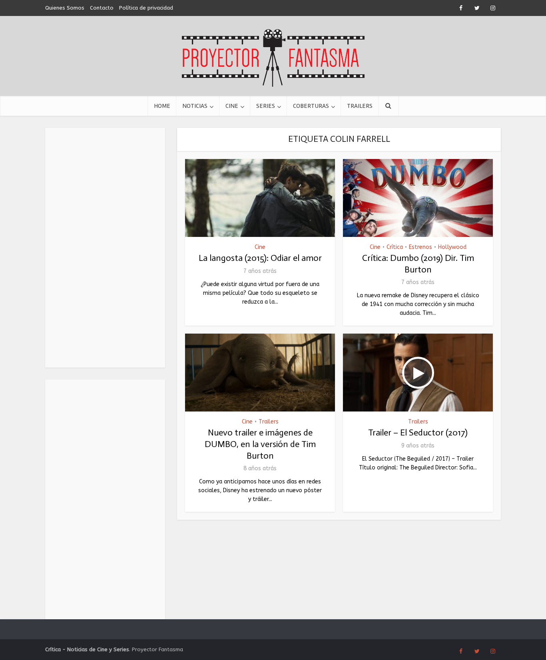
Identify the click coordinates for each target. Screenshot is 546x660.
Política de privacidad (146, 8)
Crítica (395, 247)
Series (265, 106)
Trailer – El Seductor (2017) (418, 432)
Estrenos (420, 247)
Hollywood (452, 247)
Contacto (102, 8)
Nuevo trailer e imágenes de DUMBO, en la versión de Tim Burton (260, 444)
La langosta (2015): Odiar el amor (260, 257)
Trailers (360, 106)
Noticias (194, 106)
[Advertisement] (105, 248)
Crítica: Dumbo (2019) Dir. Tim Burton (418, 263)
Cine (231, 106)
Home (162, 106)
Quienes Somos (64, 8)
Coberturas (311, 106)
